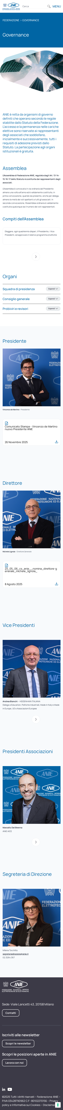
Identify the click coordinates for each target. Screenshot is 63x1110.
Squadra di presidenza (29, 289)
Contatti (10, 1013)
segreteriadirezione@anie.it (16, 954)
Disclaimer (49, 1105)
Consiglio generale (29, 299)
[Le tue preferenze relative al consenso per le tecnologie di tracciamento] (58, 1105)
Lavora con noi (14, 1062)
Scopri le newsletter (18, 1043)
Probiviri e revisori (29, 309)
